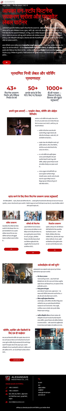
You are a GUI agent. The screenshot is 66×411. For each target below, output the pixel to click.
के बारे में (40, 383)
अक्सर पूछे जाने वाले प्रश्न (44, 392)
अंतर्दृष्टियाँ (40, 390)
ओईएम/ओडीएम (41, 388)
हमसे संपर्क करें (41, 395)
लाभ (39, 385)
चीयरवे (48, 408)
